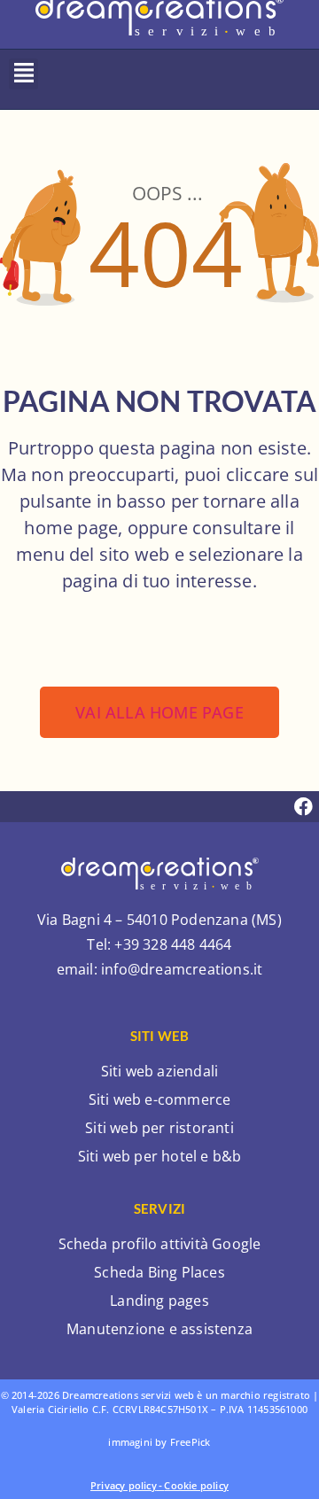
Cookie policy (196, 1485)
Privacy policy (123, 1485)
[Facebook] (303, 806)
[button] (23, 73)
